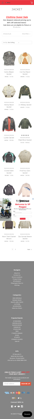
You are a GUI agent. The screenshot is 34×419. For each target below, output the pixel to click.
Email (14, 211)
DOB (14, 214)
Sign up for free (22, 218)
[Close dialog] (33, 199)
